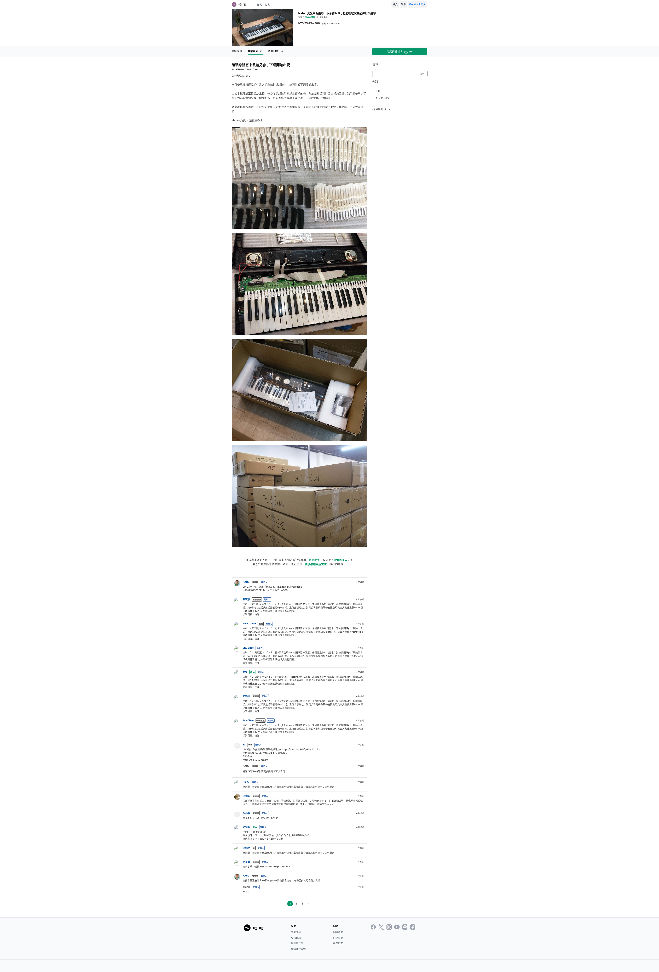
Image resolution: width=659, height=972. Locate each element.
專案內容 (237, 51)
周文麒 (246, 861)
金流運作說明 (298, 948)
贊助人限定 (382, 97)
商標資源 (338, 937)
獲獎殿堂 (338, 943)
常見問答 (275, 51)
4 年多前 (360, 582)
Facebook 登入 (417, 4)
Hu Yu (246, 781)
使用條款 (296, 937)
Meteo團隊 (310, 17)
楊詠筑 (246, 795)
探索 (259, 4)
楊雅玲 (246, 847)
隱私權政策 (297, 943)
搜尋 (375, 64)
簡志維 (246, 696)
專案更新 (255, 51)
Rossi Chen (249, 623)
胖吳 (245, 672)
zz (244, 744)
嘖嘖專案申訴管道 (316, 564)
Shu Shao (248, 647)
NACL (246, 582)
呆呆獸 (246, 827)
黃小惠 (246, 813)
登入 (395, 4)
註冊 (403, 4)
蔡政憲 (246, 599)
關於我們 (338, 932)
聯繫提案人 (340, 559)
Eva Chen (248, 720)
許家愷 (246, 886)
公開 (377, 91)
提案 (267, 4)
